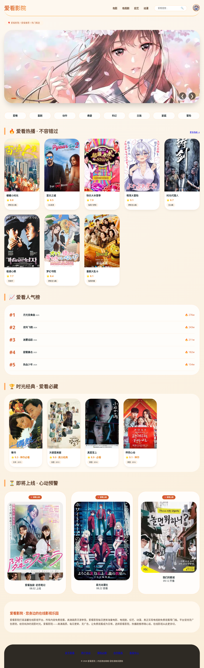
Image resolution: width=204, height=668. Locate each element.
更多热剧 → (195, 132)
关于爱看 (70, 653)
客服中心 (134, 653)
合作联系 (118, 653)
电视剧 (125, 8)
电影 (115, 8)
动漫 (146, 8)
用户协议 (86, 653)
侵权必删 (102, 653)
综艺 (136, 8)
